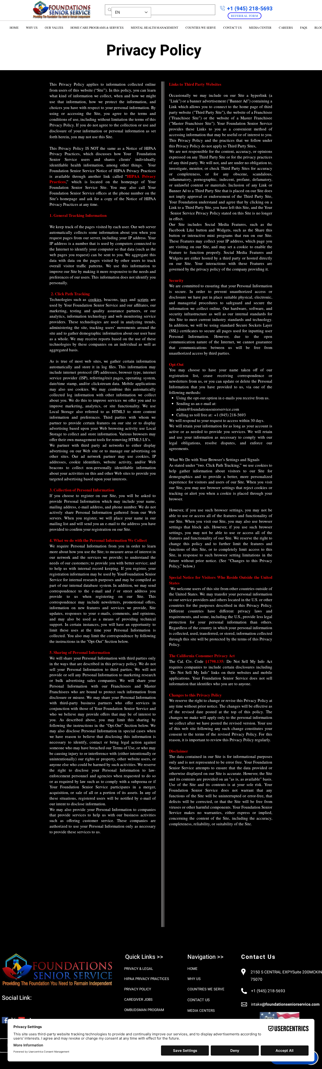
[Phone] (222, 8)
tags (123, 299)
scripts (143, 299)
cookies (94, 299)
